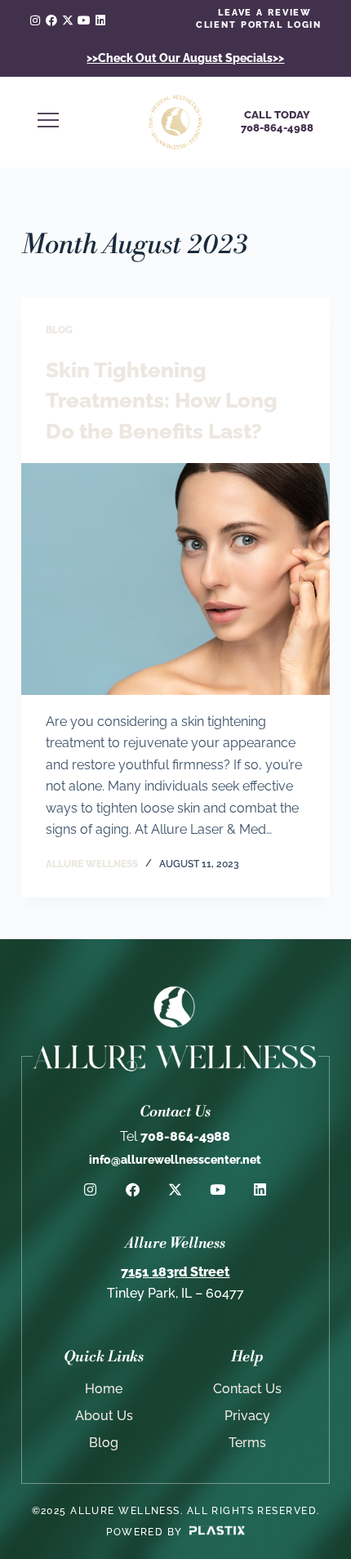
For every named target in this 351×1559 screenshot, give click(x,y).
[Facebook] (51, 20)
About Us (104, 1415)
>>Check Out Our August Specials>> (185, 58)
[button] (78, 121)
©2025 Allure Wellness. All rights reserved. (176, 1511)
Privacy (247, 1415)
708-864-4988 (175, 1136)
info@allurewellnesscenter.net (175, 1159)
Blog (59, 330)
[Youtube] (84, 20)
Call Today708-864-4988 (277, 121)
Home (103, 1388)
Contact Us (247, 1388)
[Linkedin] (100, 20)
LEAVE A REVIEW (265, 12)
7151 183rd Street (175, 1272)
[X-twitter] (67, 20)
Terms (247, 1442)
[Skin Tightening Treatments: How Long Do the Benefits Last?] (175, 579)
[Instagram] (35, 20)
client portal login (259, 25)
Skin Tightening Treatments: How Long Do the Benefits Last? (162, 400)
